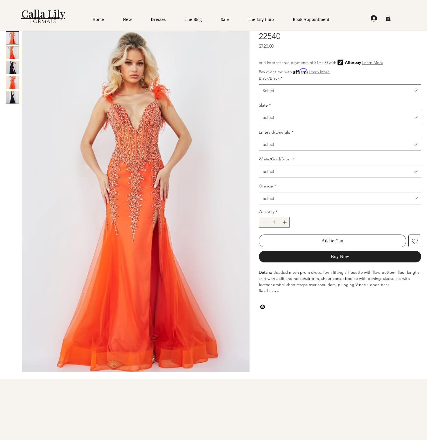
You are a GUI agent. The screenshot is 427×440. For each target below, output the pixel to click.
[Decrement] (263, 222)
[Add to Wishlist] (414, 241)
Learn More (372, 62)
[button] (388, 18)
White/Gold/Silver (276, 159)
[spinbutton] (274, 222)
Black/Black (270, 78)
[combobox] (340, 90)
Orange (267, 186)
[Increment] (285, 222)
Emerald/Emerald (276, 132)
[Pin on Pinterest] (262, 306)
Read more (269, 291)
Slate (265, 105)
